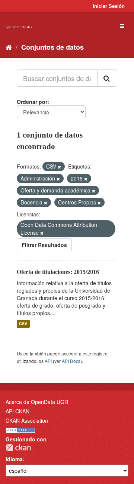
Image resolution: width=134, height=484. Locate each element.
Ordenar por (32, 101)
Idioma (14, 459)
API (48, 361)
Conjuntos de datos (52, 47)
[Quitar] (59, 167)
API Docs (71, 361)
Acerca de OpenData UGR (37, 402)
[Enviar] (107, 78)
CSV (23, 324)
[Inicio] (9, 47)
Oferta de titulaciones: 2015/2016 (58, 272)
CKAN (18, 447)
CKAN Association (27, 420)
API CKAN (17, 411)
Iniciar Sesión (109, 5)
